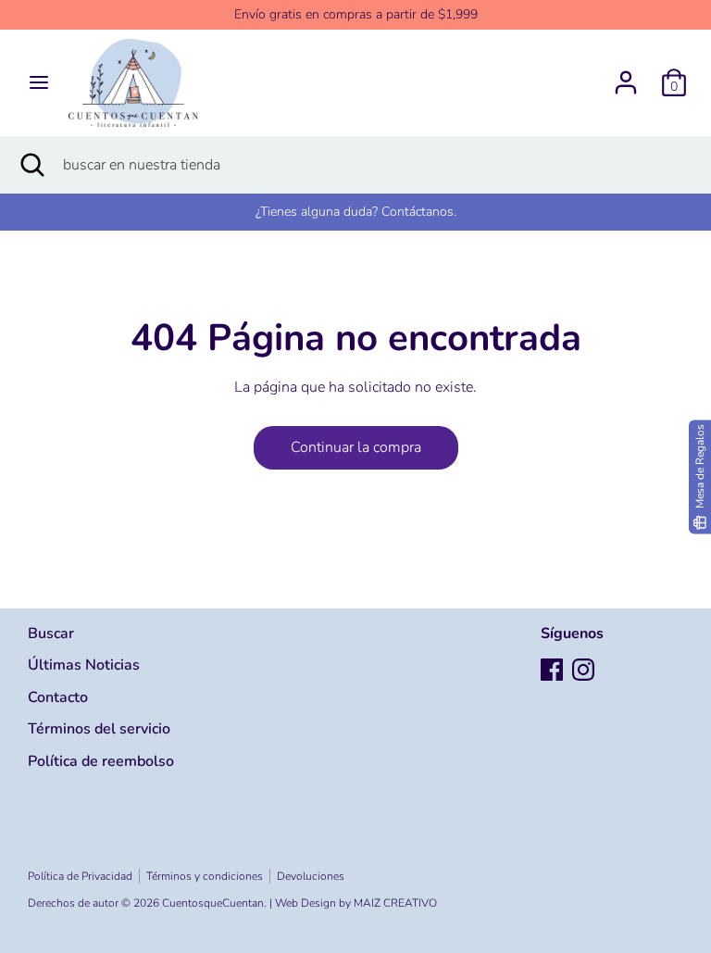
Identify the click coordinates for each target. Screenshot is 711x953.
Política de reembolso (101, 761)
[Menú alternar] (39, 82)
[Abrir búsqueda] (31, 164)
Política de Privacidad (80, 876)
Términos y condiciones (204, 876)
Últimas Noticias (84, 665)
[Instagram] (583, 669)
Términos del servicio (99, 729)
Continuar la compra (356, 447)
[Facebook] (552, 669)
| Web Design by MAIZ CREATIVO (353, 903)
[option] (355, 212)
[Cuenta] (625, 75)
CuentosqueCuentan (213, 903)
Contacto (58, 697)
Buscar (51, 633)
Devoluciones (310, 876)
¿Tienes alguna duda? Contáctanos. (356, 211)
